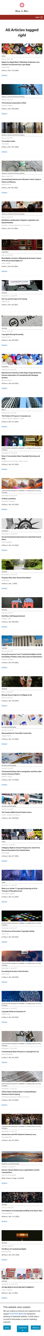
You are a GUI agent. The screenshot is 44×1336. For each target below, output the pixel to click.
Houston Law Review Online (10, 1164)
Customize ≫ (23, 1328)
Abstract (4, 75)
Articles (4, 293)
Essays (4, 410)
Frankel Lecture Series (9, 727)
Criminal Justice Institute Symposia (13, 97)
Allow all (36, 1327)
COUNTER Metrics (16, 1313)
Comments (5, 252)
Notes (3, 56)
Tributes (4, 689)
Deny (8, 1327)
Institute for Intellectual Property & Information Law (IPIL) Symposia (21, 449)
